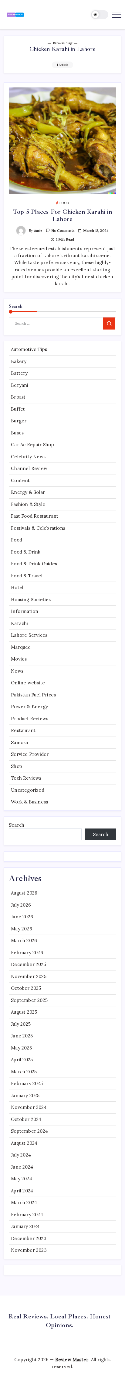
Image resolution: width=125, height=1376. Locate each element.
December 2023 (28, 1238)
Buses (17, 433)
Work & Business (29, 802)
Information (24, 611)
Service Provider (30, 754)
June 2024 (22, 1167)
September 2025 (29, 1000)
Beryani (19, 385)
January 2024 (25, 1226)
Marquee (21, 647)
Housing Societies (31, 599)
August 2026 (24, 893)
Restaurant (23, 730)
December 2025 (28, 964)
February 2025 (27, 1083)
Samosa (19, 742)
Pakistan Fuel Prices (33, 695)
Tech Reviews (26, 778)
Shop (16, 766)
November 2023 (29, 1250)
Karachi (19, 623)
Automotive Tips (29, 349)
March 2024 (24, 1202)
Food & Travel (26, 576)
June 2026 (22, 917)
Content (20, 480)
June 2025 (22, 1036)
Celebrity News (28, 456)
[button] (100, 14)
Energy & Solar (28, 492)
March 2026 (24, 940)
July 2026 (21, 905)
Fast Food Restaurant (34, 516)
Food (16, 540)
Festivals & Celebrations (38, 528)
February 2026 (27, 952)
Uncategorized (27, 790)
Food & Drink (25, 552)
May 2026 (21, 929)
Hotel (17, 587)
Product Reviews (29, 718)
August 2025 (24, 1012)
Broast (18, 397)
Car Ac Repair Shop (32, 444)
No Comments (62, 231)
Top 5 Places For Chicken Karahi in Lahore (62, 215)
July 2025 (21, 1024)
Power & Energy (29, 706)
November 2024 (29, 1107)
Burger (18, 421)
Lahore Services (29, 635)
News (17, 671)
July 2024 (21, 1155)
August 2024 (24, 1143)
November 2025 (28, 976)
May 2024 (21, 1179)
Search (16, 825)
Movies (19, 659)
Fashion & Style (28, 504)
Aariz (38, 231)
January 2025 (25, 1095)
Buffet (18, 409)
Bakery (18, 361)
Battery (19, 373)
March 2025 (24, 1072)
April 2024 (22, 1191)
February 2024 (27, 1214)
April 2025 (22, 1059)
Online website (28, 683)
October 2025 (26, 988)
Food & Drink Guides (34, 563)
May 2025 (21, 1048)
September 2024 (29, 1131)
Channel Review (29, 468)
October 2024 (26, 1119)
